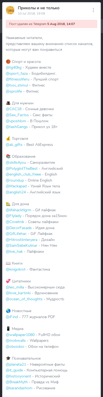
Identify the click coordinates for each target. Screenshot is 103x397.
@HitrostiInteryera (21, 239)
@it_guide (14, 370)
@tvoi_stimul (17, 85)
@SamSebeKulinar (21, 245)
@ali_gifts (14, 144)
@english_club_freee (23, 174)
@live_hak (14, 251)
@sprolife (14, 91)
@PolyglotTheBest (22, 168)
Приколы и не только (39, 8)
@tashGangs (17, 126)
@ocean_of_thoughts (24, 299)
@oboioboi (15, 346)
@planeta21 (16, 364)
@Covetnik (15, 221)
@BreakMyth (17, 382)
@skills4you (16, 162)
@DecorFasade (19, 228)
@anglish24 (16, 192)
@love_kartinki (18, 293)
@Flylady (13, 215)
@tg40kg (13, 67)
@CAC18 (13, 109)
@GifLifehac (16, 233)
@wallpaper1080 (20, 334)
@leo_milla (15, 287)
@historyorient (18, 376)
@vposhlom (16, 121)
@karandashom (19, 388)
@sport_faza (17, 73)
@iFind (12, 317)
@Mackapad (16, 186)
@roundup (15, 180)
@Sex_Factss (17, 115)
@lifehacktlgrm (18, 210)
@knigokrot (16, 269)
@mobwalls (16, 340)
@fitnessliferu (17, 79)
